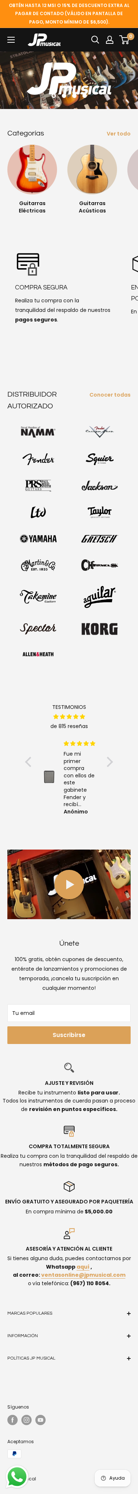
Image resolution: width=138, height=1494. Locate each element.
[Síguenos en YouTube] (40, 1420)
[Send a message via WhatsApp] (17, 1476)
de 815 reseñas (69, 726)
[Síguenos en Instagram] (26, 1420)
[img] (69, 716)
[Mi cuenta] (109, 40)
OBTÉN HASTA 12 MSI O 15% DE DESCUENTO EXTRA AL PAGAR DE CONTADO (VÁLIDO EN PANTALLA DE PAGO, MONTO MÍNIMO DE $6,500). (69, 13)
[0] (124, 39)
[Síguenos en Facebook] (12, 1420)
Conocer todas (110, 394)
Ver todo (119, 133)
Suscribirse (69, 1035)
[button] (30, 762)
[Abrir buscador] (95, 40)
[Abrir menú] (11, 40)
